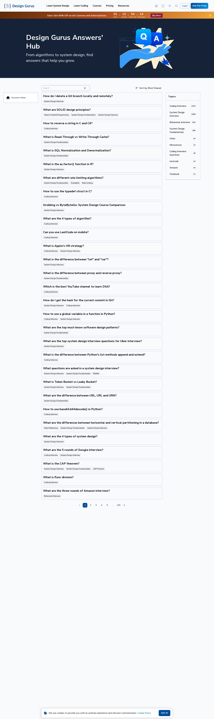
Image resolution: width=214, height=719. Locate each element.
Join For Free (199, 5)
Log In (185, 6)
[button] (58, 5)
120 (118, 505)
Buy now (156, 15)
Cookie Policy (144, 713)
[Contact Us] (163, 5)
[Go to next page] (124, 505)
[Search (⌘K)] (176, 5)
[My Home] (156, 6)
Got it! (164, 712)
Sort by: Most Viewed (150, 88)
